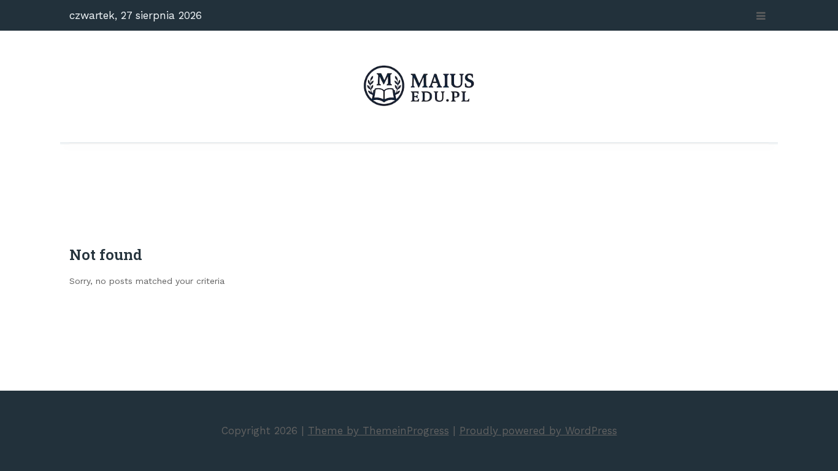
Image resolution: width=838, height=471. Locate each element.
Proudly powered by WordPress (538, 430)
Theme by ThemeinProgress (378, 430)
